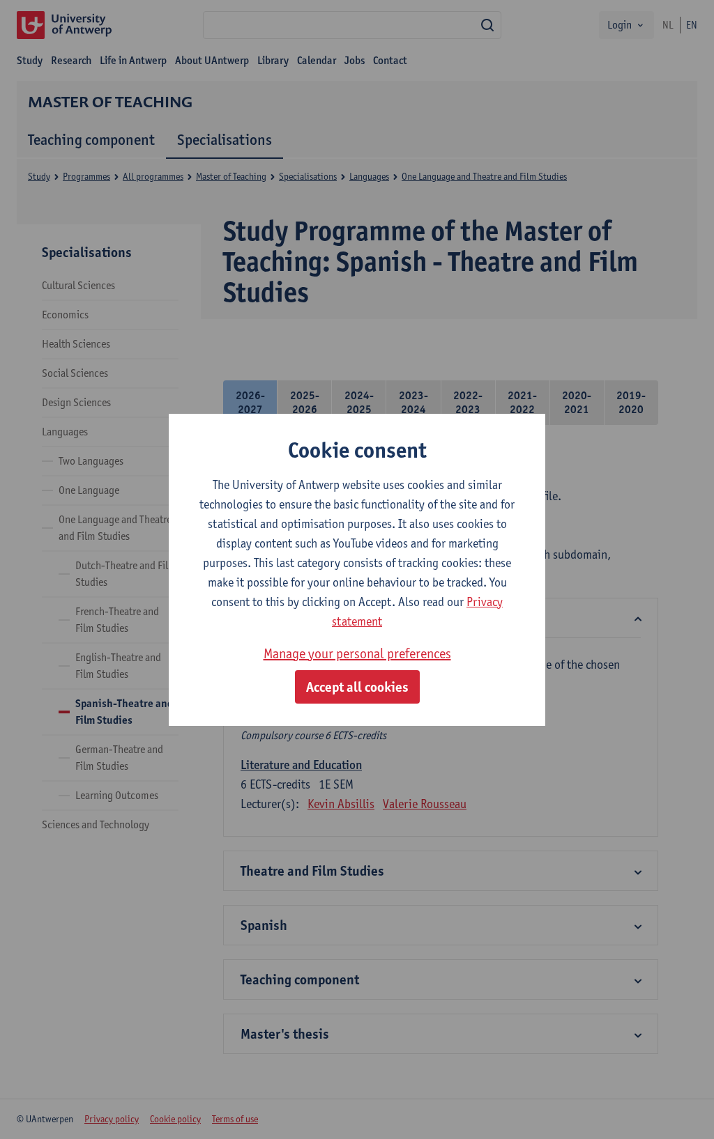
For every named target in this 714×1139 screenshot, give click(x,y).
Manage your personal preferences (357, 653)
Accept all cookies (357, 687)
